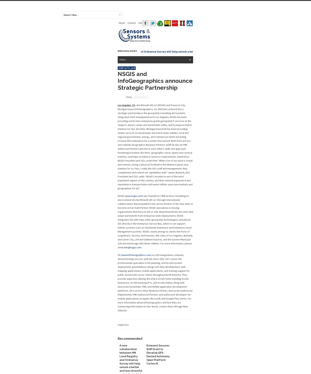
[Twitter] (153, 23)
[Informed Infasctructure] (182, 23)
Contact (131, 22)
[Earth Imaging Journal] (167, 23)
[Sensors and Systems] (135, 41)
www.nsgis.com (133, 196)
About (122, 22)
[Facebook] (145, 23)
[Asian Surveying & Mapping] (175, 23)
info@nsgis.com (132, 247)
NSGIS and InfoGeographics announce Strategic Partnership (155, 81)
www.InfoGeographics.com (136, 255)
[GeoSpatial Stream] (189, 23)
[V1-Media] (160, 23)
